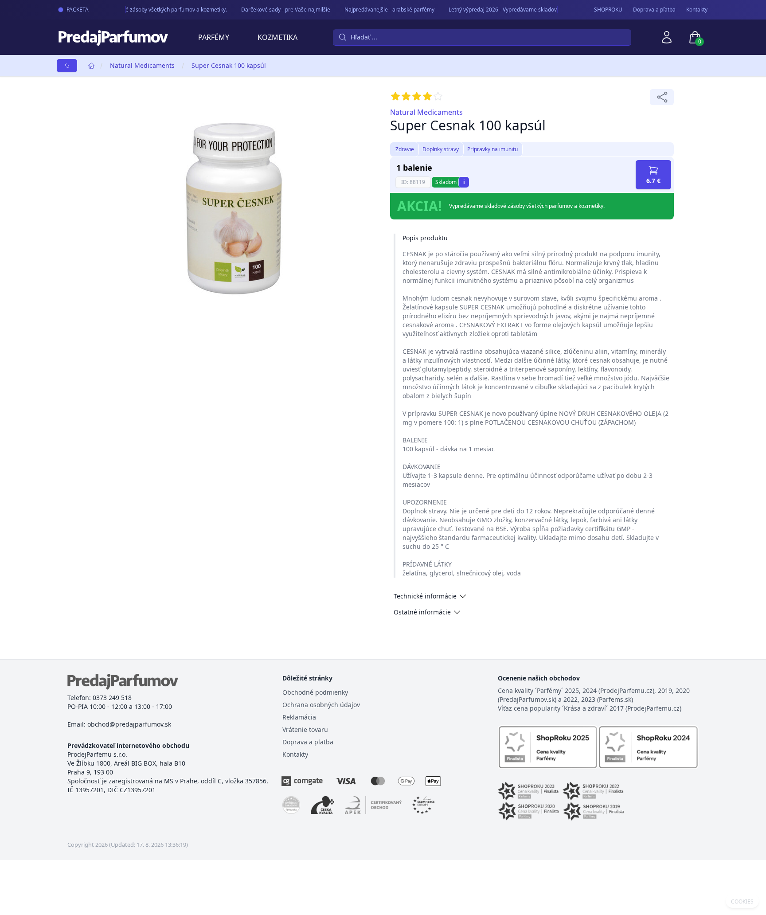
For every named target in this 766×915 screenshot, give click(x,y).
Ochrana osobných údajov (321, 704)
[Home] (91, 66)
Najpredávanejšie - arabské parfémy (384, 9)
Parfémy (213, 37)
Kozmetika (277, 37)
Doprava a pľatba (654, 9)
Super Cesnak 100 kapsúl (229, 65)
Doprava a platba (307, 742)
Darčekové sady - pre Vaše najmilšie (279, 9)
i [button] (464, 182)
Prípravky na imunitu (492, 149)
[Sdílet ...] (661, 97)
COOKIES (742, 901)
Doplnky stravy (440, 149)
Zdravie (404, 149)
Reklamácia (299, 717)
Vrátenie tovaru (305, 729)
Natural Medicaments (142, 65)
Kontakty (696, 9)
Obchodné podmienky (315, 692)
